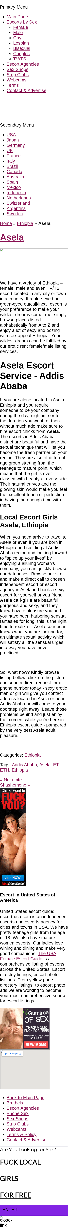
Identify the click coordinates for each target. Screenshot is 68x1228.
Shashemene (15, 785)
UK (10, 150)
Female (20, 27)
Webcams (16, 79)
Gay (17, 37)
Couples (21, 53)
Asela (12, 237)
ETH (4, 770)
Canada (14, 171)
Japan (13, 139)
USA (11, 134)
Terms (13, 85)
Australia (15, 176)
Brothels (15, 1102)
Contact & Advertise (26, 90)
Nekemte (11, 779)
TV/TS (19, 58)
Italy (11, 161)
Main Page (17, 16)
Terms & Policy (21, 1134)
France (14, 155)
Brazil (12, 166)
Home (6, 223)
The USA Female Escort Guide (28, 956)
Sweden (15, 213)
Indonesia (16, 192)
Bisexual (21, 48)
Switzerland (18, 203)
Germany (16, 145)
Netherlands (19, 197)
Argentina (16, 208)
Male (18, 32)
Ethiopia (25, 223)
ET (55, 764)
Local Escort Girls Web (23, 100)
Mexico (14, 187)
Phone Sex (18, 1113)
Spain (12, 182)
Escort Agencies (23, 64)
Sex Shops (17, 69)
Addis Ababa (24, 764)
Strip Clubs (18, 74)
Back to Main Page (25, 1097)
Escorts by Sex (22, 22)
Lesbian (21, 43)
